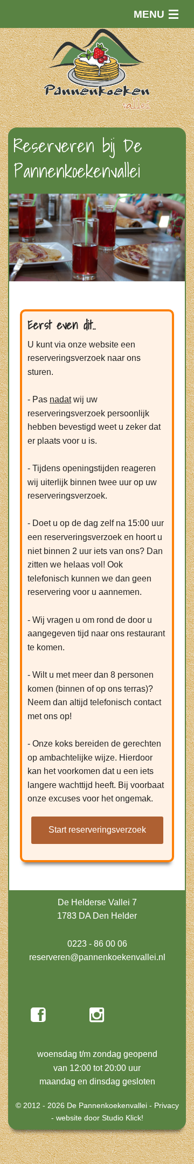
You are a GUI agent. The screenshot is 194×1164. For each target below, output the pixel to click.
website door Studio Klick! (99, 1117)
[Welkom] (97, 68)
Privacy (166, 1105)
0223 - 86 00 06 (97, 943)
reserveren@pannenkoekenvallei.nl (97, 957)
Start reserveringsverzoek (97, 829)
